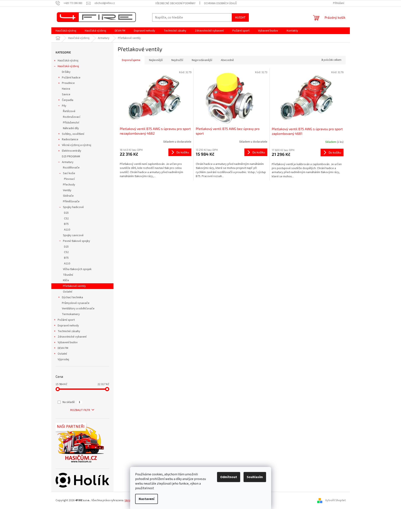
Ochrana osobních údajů (220, 3)
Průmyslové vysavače (75, 303)
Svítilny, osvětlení (73, 134)
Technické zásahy (69, 331)
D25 (66, 213)
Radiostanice (70, 139)
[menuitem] (65, 30)
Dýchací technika (72, 297)
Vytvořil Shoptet (335, 500)
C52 (66, 218)
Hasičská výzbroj (68, 66)
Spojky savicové (73, 235)
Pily (64, 106)
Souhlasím (255, 477)
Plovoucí (69, 179)
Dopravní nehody (68, 325)
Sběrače (68, 196)
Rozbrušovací (71, 117)
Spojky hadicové (73, 207)
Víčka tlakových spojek (77, 269)
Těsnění (68, 275)
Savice (66, 94)
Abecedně (227, 60)
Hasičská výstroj (68, 60)
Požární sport (66, 320)
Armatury (67, 162)
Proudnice (68, 83)
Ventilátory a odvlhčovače (78, 308)
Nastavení (146, 499)
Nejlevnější (156, 60)
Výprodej (63, 359)
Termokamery (71, 314)
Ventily (67, 190)
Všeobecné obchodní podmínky (175, 3)
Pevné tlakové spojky (76, 241)
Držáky (66, 72)
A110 (67, 230)
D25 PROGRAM (71, 156)
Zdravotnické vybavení (72, 337)
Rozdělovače (71, 168)
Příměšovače (71, 201)
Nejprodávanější (202, 60)
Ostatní (67, 292)
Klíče (66, 280)
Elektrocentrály (71, 151)
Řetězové (69, 111)
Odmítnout (228, 477)
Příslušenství (71, 123)
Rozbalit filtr (80, 410)
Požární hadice (71, 78)
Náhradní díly (71, 128)
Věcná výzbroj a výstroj (76, 145)
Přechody (69, 185)
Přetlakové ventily (74, 286)
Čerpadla (67, 100)
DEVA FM (63, 348)
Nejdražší (177, 60)
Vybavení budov (68, 342)
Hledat (240, 17)
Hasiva (66, 89)
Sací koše (69, 173)
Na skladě (71, 402)
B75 (66, 224)
